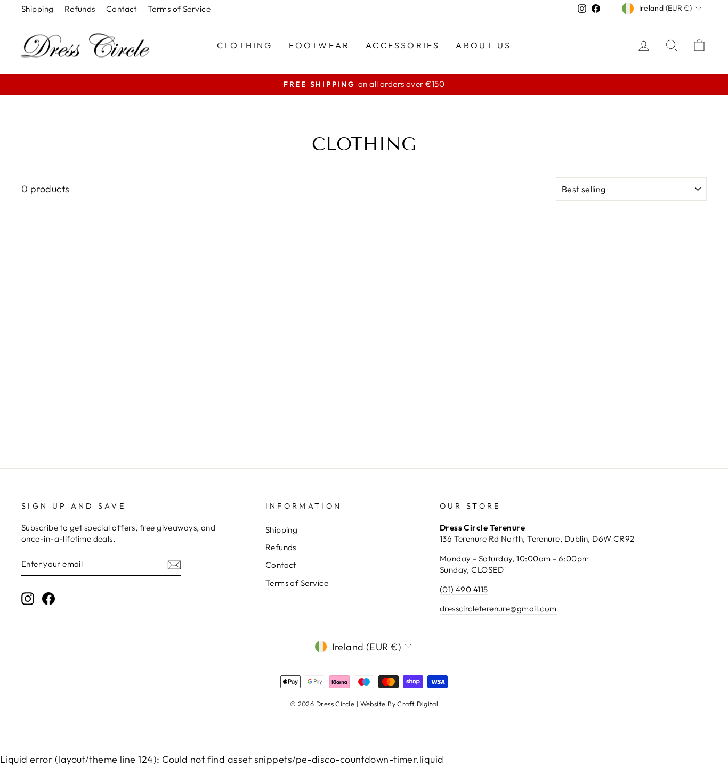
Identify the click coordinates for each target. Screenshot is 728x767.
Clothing (245, 45)
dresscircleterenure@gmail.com (498, 608)
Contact (121, 9)
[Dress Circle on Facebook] (48, 598)
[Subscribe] (174, 564)
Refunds (79, 9)
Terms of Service (179, 9)
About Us (483, 45)
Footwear (319, 45)
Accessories (403, 45)
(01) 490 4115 (464, 589)
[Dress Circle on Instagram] (27, 598)
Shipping (37, 9)
